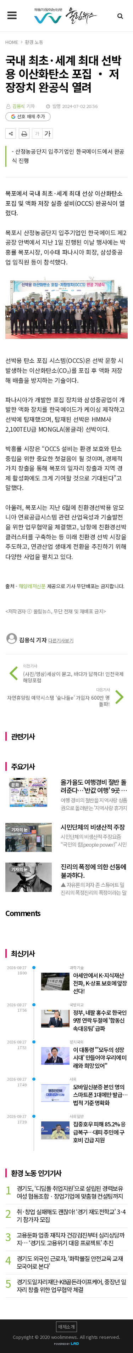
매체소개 (66, 1326)
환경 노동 (34, 42)
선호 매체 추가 (31, 116)
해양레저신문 (32, 586)
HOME (11, 42)
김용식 (18, 106)
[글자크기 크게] (47, 133)
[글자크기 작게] (37, 133)
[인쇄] (24, 133)
